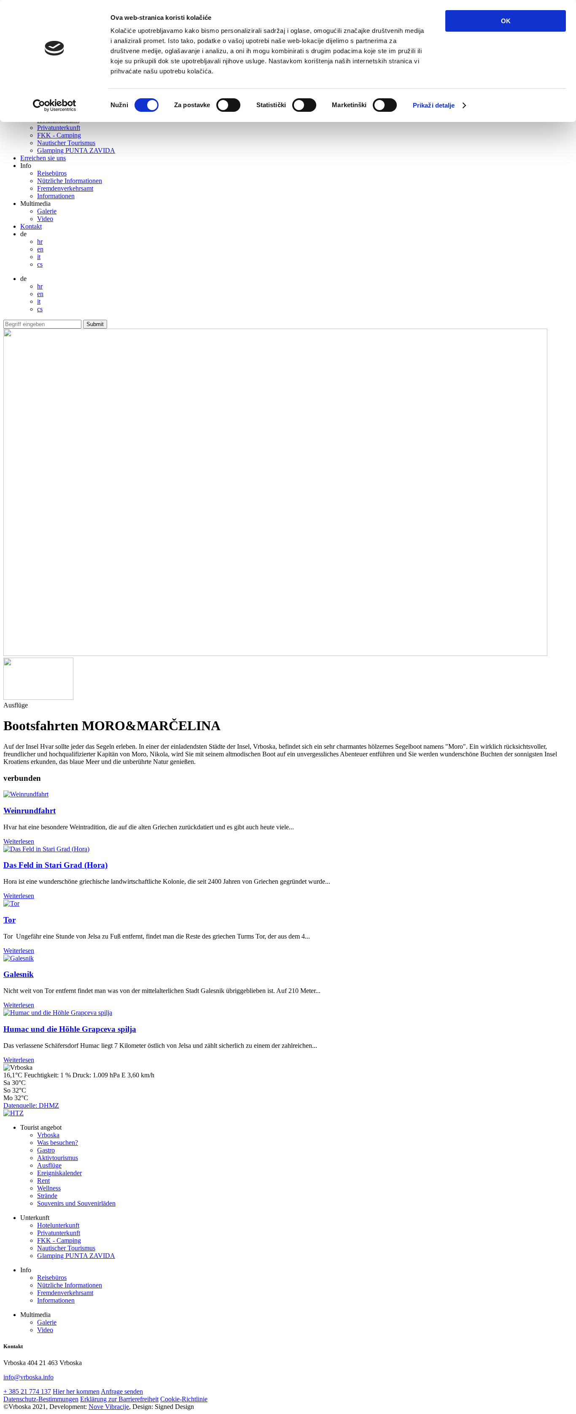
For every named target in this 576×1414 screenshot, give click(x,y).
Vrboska (48, 1135)
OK (506, 20)
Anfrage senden (122, 1391)
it (38, 256)
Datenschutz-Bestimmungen (40, 1399)
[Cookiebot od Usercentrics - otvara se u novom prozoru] (55, 105)
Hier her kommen (76, 1391)
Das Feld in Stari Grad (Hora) (55, 865)
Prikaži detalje (434, 105)
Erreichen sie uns (43, 158)
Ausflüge (49, 1165)
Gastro (46, 1150)
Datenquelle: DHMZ (31, 1105)
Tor (9, 919)
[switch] (228, 105)
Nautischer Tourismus (66, 142)
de (23, 233)
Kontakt (31, 226)
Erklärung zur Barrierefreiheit (119, 1399)
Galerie (47, 211)
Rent (43, 1180)
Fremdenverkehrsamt (65, 188)
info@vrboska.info (28, 1377)
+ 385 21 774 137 (27, 1391)
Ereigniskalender (59, 1173)
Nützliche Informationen (69, 180)
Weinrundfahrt (29, 810)
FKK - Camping (59, 135)
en (40, 249)
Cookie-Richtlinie (183, 1399)
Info (25, 165)
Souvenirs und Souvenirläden (76, 1203)
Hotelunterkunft (58, 1225)
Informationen (56, 196)
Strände (47, 1195)
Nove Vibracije (109, 1406)
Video (45, 218)
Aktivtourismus (57, 1157)
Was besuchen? (57, 1142)
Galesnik (18, 974)
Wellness (49, 1188)
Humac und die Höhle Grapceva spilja (69, 1029)
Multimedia (35, 203)
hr (40, 241)
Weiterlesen (18, 841)
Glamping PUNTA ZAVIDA (76, 150)
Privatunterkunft (58, 127)
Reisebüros (52, 173)
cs (40, 264)
